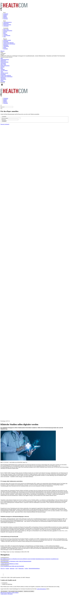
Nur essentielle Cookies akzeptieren (16, 591)
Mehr (2, 58)
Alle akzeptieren (4, 591)
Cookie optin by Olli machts (7, 593)
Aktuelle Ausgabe (7, 40)
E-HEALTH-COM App (8, 42)
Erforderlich (4, 582)
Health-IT (5, 15)
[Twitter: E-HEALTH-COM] (4, 85)
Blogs (4, 33)
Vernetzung (5, 13)
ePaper (4, 47)
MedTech (5, 17)
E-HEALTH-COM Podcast (9, 43)
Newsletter (5, 48)
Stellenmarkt (6, 23)
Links (4, 36)
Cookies (26, 568)
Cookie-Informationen (41, 588)
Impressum (12, 568)
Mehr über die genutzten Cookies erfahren (9, 592)
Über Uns (3, 568)
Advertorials (5, 25)
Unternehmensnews (7, 22)
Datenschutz (21, 568)
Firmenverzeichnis (7, 24)
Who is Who (6, 29)
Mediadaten (5, 45)
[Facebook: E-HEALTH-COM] (2, 85)
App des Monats (6, 35)
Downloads (5, 41)
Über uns (2, 51)
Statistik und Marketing (7, 584)
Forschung (5, 18)
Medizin (5, 16)
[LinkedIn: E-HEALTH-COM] (7, 85)
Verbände (5, 34)
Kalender (5, 31)
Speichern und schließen (29, 591)
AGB (16, 568)
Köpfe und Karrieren (7, 30)
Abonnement (6, 46)
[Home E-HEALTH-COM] (14, 7)
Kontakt (7, 568)
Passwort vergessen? (5, 124)
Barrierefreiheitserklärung (34, 568)
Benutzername (5, 118)
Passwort (3, 119)
